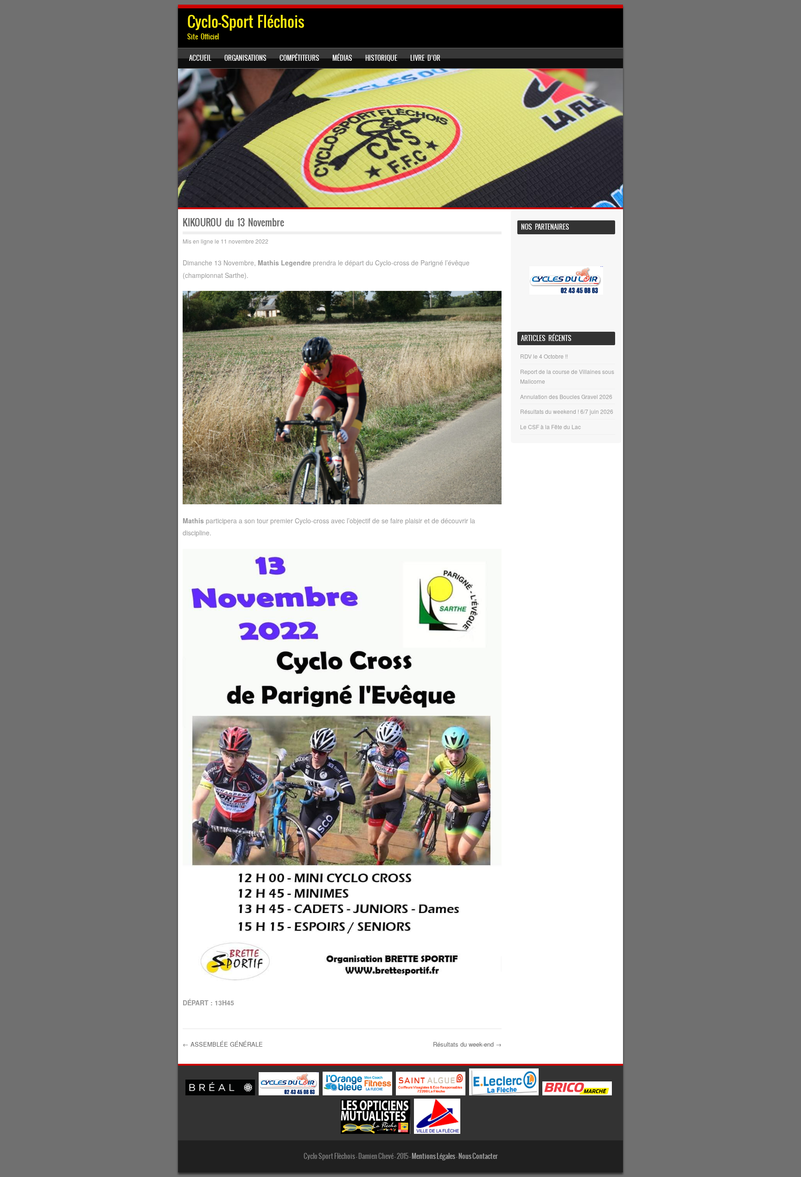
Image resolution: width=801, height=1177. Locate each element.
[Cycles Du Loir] (289, 1092)
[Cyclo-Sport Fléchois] (400, 138)
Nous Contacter (478, 1156)
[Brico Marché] (577, 1092)
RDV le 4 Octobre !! (544, 356)
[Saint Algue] (430, 1092)
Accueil (200, 58)
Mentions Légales (433, 1156)
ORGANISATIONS (245, 58)
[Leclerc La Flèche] (504, 1092)
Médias (342, 58)
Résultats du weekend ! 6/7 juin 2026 (566, 411)
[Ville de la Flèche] (437, 1131)
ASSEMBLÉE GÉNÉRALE (223, 1044)
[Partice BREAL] (220, 1092)
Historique (381, 58)
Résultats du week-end (467, 1044)
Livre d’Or (425, 58)
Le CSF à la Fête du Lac (550, 427)
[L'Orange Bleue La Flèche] (357, 1092)
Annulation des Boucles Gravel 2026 (566, 396)
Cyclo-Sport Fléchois (246, 21)
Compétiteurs (299, 58)
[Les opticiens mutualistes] (375, 1131)
